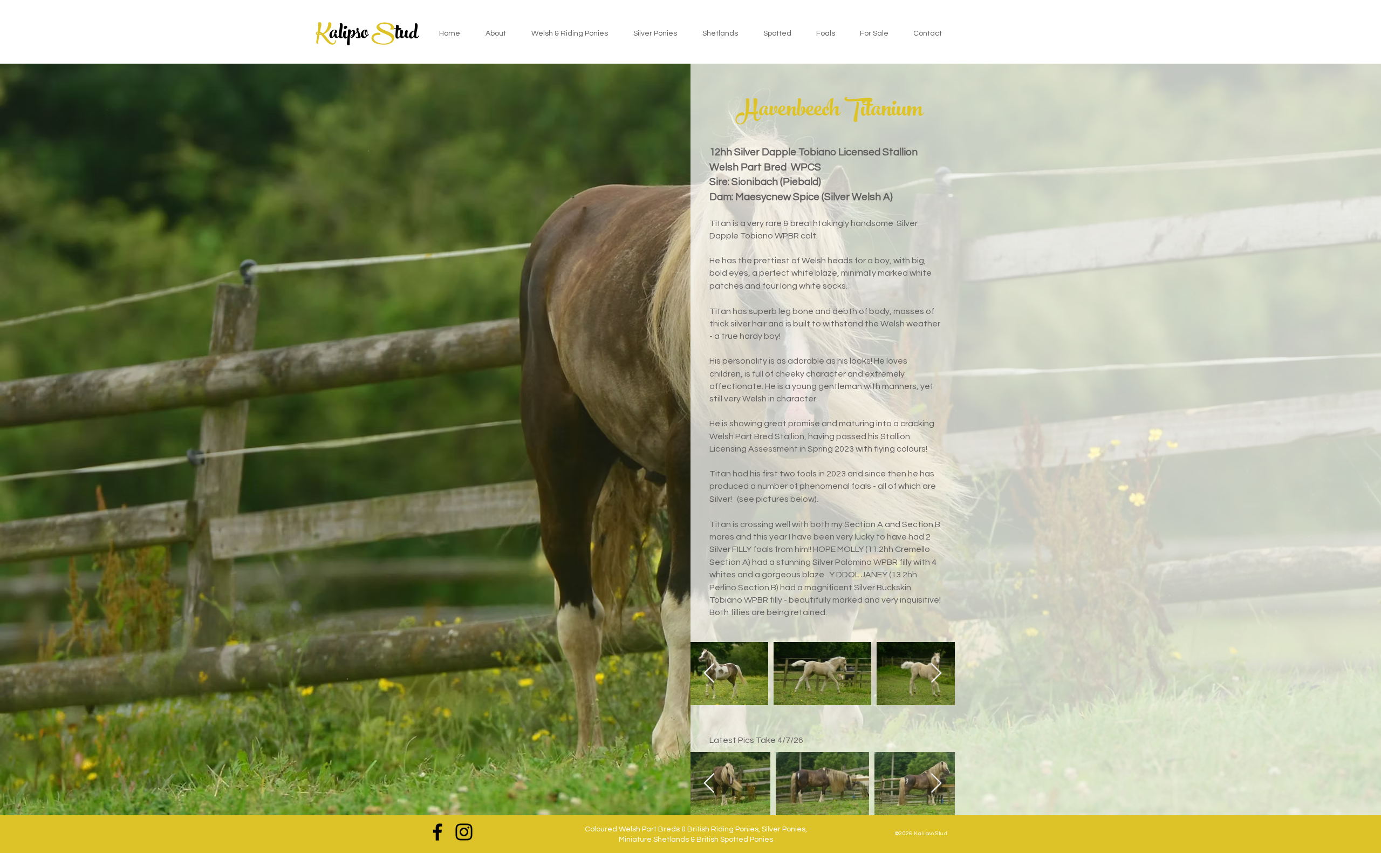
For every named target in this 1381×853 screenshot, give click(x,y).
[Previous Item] (709, 673)
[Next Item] (936, 673)
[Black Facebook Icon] (437, 832)
